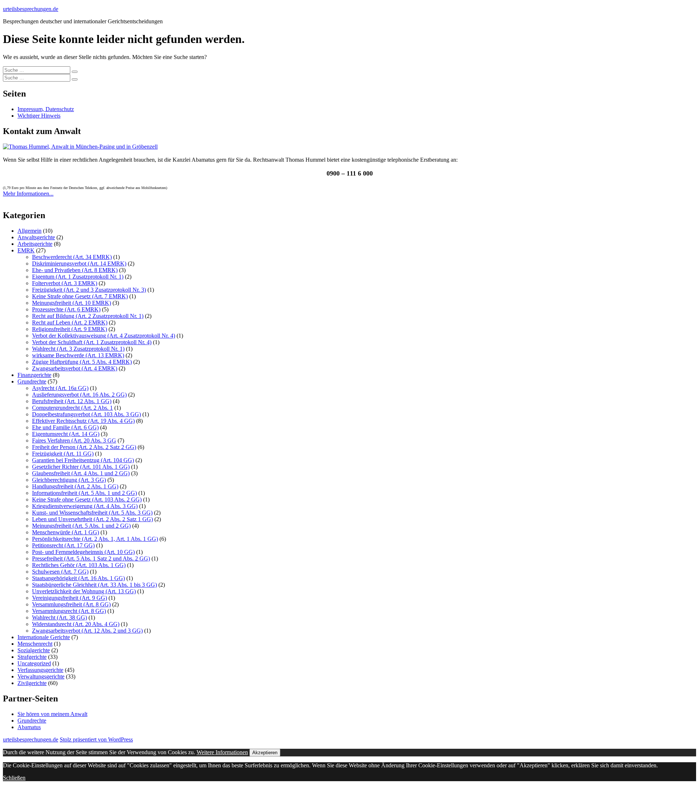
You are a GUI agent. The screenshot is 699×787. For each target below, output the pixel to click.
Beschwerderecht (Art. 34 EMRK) (72, 257)
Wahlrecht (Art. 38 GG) (59, 617)
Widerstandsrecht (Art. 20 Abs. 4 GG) (75, 624)
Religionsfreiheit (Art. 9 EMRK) (69, 329)
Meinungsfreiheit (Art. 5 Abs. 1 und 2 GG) (81, 526)
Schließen (14, 778)
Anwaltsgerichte (36, 237)
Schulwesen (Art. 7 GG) (60, 571)
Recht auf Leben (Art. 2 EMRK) (69, 322)
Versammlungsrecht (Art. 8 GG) (69, 611)
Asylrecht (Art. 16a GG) (60, 388)
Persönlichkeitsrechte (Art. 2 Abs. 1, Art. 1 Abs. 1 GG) (95, 539)
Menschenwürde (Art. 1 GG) (65, 532)
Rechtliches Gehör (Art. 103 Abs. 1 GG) (79, 565)
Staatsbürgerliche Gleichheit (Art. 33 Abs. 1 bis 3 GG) (94, 585)
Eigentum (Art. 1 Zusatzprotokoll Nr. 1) (77, 277)
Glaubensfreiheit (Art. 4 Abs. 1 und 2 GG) (81, 473)
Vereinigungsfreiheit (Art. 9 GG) (69, 598)
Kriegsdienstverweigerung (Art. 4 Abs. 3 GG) (85, 506)
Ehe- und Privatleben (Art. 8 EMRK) (75, 270)
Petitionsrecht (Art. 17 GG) (63, 545)
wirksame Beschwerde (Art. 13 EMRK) (78, 355)
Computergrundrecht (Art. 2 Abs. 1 (72, 408)
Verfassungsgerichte (40, 670)
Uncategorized (34, 663)
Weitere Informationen (222, 752)
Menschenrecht (34, 644)
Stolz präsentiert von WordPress (96, 739)
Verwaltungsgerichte (40, 676)
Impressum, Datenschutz (45, 109)
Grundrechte (31, 381)
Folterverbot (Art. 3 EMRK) (64, 283)
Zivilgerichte (32, 683)
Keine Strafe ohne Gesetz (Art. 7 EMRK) (80, 296)
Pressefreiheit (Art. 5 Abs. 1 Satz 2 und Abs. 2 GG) (91, 558)
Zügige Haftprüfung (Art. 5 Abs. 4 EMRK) (82, 362)
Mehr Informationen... (28, 193)
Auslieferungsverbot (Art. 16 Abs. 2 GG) (79, 394)
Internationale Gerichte (43, 637)
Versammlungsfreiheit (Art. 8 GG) (71, 604)
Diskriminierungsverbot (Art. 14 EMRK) (79, 263)
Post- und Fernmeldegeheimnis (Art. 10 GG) (83, 552)
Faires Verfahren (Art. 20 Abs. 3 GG (74, 440)
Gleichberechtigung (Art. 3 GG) (69, 480)
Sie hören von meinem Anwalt (52, 714)
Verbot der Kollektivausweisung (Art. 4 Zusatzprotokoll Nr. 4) (103, 335)
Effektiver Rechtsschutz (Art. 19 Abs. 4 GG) (83, 421)
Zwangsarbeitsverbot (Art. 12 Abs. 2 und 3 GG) (87, 630)
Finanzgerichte (34, 375)
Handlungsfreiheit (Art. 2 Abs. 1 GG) (75, 486)
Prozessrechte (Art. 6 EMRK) (66, 309)
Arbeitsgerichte (34, 244)
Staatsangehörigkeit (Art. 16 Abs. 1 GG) (78, 578)
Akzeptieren (264, 752)
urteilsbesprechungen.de (30, 9)
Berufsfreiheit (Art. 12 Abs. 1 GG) (71, 401)
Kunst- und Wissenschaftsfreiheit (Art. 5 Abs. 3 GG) (92, 512)
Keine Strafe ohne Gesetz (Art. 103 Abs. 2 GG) (87, 499)
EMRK (26, 250)
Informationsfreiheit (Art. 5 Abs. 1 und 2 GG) (84, 493)
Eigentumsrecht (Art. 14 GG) (65, 434)
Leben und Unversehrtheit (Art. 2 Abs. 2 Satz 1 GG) (92, 519)
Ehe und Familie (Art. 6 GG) (65, 427)
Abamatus (29, 727)
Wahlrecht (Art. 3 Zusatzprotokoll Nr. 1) (78, 349)
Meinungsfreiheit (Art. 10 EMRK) (71, 303)
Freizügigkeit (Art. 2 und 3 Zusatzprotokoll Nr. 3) (89, 290)
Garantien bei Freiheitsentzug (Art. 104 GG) (83, 460)
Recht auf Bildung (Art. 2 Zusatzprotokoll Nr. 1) (87, 316)
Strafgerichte (32, 657)
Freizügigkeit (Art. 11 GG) (63, 453)
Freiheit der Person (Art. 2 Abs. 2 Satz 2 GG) (84, 447)
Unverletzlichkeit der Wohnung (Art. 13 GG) (84, 591)
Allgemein (29, 231)
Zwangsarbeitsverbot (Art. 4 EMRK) (74, 368)
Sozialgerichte (33, 650)
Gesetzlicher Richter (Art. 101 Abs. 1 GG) (81, 467)
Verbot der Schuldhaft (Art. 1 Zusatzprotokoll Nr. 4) (91, 342)
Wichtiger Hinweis (38, 116)
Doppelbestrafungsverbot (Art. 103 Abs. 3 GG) (86, 414)
